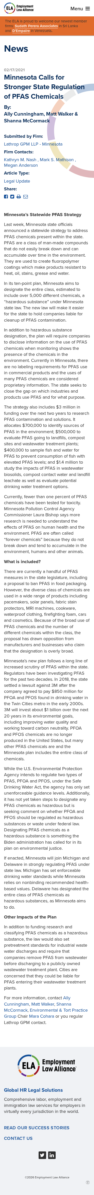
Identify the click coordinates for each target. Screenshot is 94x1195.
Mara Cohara (41, 1016)
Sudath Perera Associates (36, 26)
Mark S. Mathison (57, 159)
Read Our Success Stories (37, 1128)
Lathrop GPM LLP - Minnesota (33, 144)
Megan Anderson (21, 165)
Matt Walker (42, 1004)
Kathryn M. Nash (20, 159)
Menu (77, 9)
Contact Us (18, 1138)
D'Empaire (21, 30)
